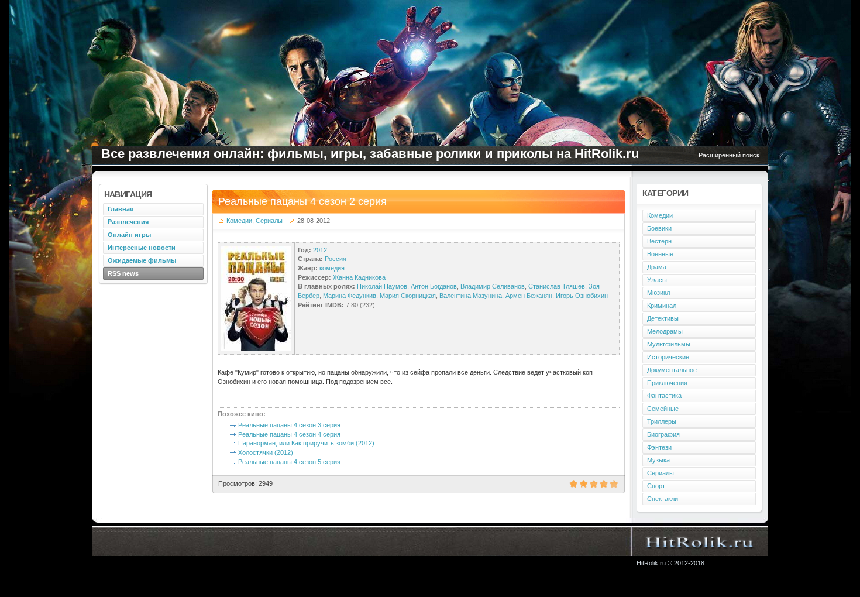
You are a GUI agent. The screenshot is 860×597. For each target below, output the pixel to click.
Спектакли (662, 498)
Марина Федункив (349, 295)
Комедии (239, 220)
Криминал (661, 305)
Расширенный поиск (729, 155)
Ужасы (657, 279)
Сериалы (269, 220)
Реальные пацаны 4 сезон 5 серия (289, 461)
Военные (660, 254)
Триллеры (661, 421)
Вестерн (659, 241)
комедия (332, 268)
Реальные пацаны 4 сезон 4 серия (289, 434)
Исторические (668, 357)
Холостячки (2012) (265, 452)
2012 (320, 249)
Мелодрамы (665, 331)
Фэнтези (659, 447)
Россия (335, 258)
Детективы (663, 318)
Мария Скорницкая (408, 295)
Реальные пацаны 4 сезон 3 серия (289, 424)
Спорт (656, 485)
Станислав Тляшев (556, 286)
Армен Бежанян (528, 295)
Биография (663, 434)
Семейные (663, 408)
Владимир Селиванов (492, 286)
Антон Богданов (434, 286)
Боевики (659, 228)
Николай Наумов (382, 286)
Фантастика (664, 395)
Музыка (658, 460)
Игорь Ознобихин (582, 295)
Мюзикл (658, 292)
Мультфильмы (668, 344)
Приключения (667, 382)
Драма (656, 266)
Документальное (672, 369)
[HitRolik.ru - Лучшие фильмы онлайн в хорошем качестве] (700, 541)
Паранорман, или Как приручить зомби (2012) (306, 443)
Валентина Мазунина (470, 295)
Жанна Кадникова (359, 277)
